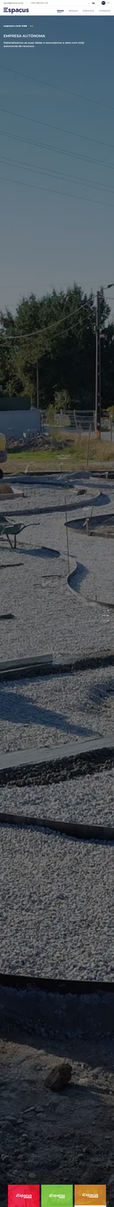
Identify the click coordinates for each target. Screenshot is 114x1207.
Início (60, 10)
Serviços (73, 10)
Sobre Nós (88, 10)
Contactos (104, 10)
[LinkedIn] (93, 3)
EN (108, 3)
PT (103, 3)
